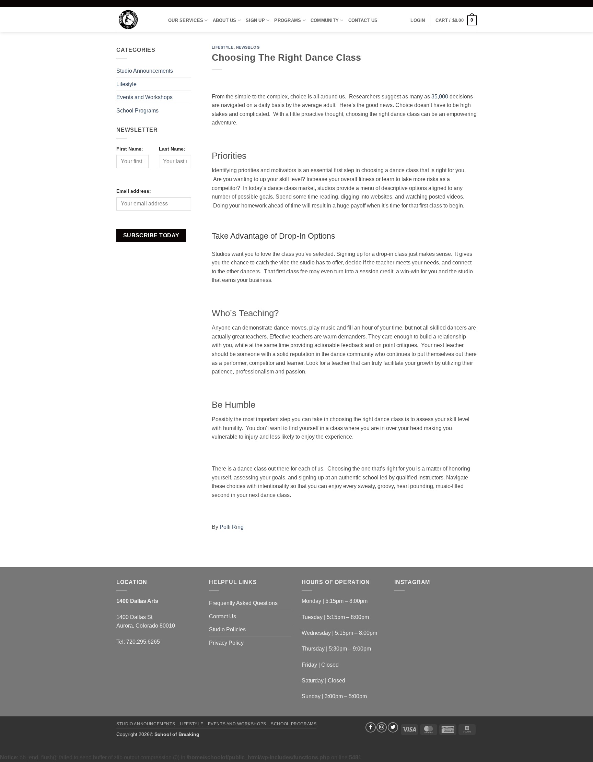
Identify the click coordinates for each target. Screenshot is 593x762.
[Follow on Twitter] (393, 727)
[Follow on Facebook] (370, 727)
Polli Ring (232, 527)
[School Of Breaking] (137, 19)
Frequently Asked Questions (243, 603)
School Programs (137, 111)
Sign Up (255, 20)
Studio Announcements (144, 71)
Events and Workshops (144, 97)
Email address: (133, 191)
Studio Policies (227, 629)
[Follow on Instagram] (381, 727)
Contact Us (363, 20)
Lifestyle (126, 84)
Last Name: (172, 149)
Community (325, 20)
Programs (287, 20)
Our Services (185, 20)
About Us (224, 20)
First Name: (129, 149)
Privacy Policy (226, 643)
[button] (417, 20)
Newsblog (248, 47)
